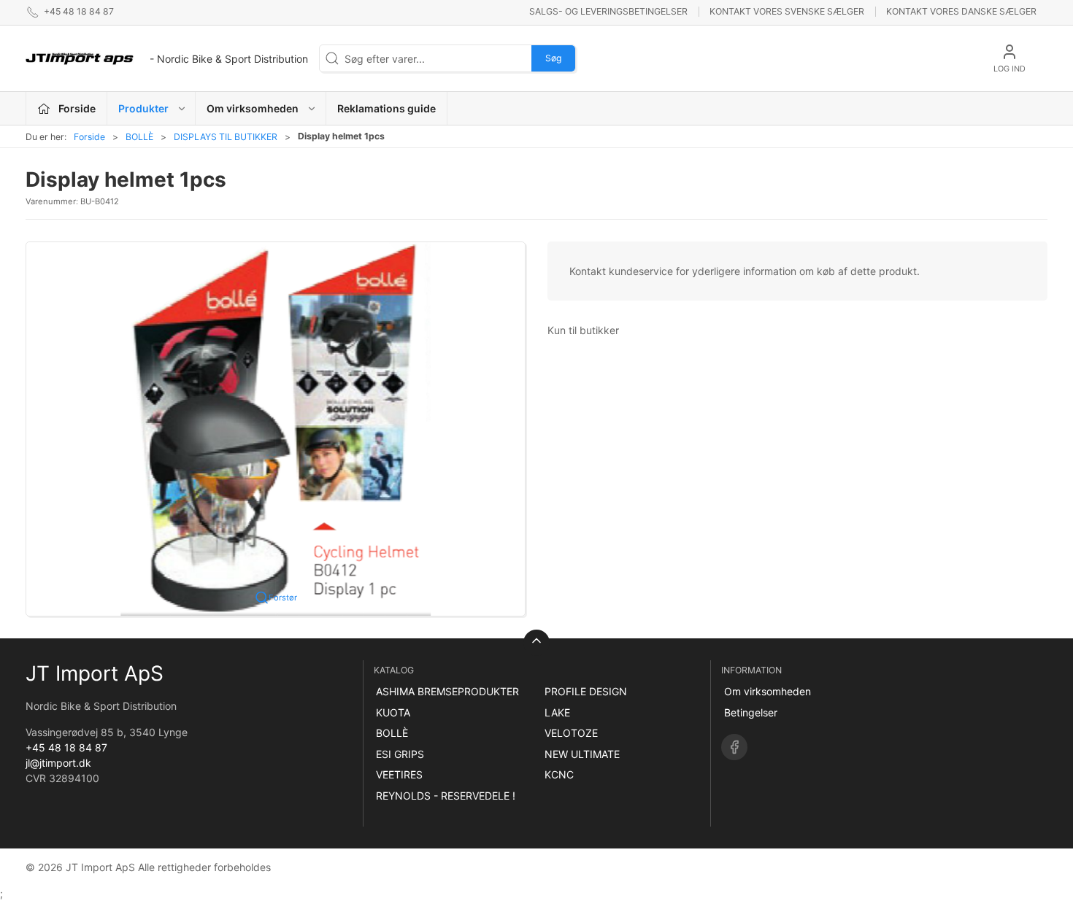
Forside (89, 136)
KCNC (559, 774)
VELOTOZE (571, 733)
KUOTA (393, 712)
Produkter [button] (143, 108)
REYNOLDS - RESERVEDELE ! (445, 795)
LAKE (557, 712)
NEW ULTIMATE (582, 754)
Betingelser (750, 712)
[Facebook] (734, 747)
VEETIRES (399, 774)
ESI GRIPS (400, 754)
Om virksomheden (767, 691)
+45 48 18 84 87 (66, 747)
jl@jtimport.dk (58, 763)
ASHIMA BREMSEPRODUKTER (447, 691)
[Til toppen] (536, 643)
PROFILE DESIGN (586, 691)
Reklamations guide (386, 108)
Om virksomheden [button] (253, 108)
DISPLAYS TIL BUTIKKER (225, 136)
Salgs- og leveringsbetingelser (608, 11)
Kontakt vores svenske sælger (786, 11)
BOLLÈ (139, 136)
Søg (553, 58)
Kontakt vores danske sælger (961, 11)
